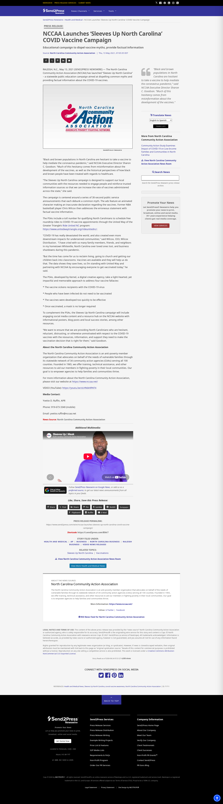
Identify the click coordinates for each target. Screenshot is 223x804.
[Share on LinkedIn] (63, 60)
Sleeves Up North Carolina (80, 553)
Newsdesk (47, 3)
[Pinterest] (164, 2)
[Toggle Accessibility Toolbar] (217, 798)
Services (98, 11)
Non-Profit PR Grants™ (147, 755)
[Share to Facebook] (46, 60)
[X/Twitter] (101, 677)
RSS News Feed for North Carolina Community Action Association (112, 617)
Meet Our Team (144, 735)
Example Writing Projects (101, 740)
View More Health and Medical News (88, 565)
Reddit (112, 507)
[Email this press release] (69, 60)
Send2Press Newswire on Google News (92, 487)
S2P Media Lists (97, 750)
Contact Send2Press (146, 760)
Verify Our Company (146, 740)
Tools (111, 11)
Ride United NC (71, 225)
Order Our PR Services (100, 765)
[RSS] (177, 2)
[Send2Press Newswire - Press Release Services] (55, 12)
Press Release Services (65, 3)
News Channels (79, 11)
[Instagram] (173, 2)
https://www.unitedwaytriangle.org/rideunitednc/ (70, 229)
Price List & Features (99, 745)
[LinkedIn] (169, 2)
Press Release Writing (100, 735)
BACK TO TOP (111, 701)
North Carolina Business (105, 541)
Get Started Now (62, 741)
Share (52, 507)
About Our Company (146, 730)
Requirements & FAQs (100, 755)
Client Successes (144, 750)
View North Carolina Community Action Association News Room (89, 559)
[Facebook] (160, 2)
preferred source (76, 490)
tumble (98, 507)
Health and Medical (55, 541)
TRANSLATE (161, 126)
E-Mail (103, 512)
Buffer (90, 512)
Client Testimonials (145, 745)
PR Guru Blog (143, 765)
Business (82, 541)
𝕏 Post (63, 507)
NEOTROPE (59, 777)
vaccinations (102, 553)
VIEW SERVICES (160, 225)
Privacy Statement (107, 787)
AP (72, 541)
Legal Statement (91, 787)
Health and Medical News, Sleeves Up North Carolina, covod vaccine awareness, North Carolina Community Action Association (112, 686)
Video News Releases (94, 544)
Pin (87, 507)
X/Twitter (110, 610)
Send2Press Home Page (148, 725)
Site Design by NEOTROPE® (128, 787)
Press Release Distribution (102, 730)
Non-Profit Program (99, 760)
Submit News (84, 3)
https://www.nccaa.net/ (85, 381)
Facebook (120, 610)
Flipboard (74, 512)
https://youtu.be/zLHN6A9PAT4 (79, 387)
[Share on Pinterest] (57, 60)
